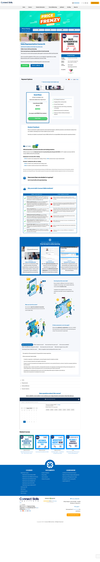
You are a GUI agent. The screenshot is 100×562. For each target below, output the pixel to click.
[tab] (27, 344)
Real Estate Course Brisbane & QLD (29, 479)
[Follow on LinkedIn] (85, 3)
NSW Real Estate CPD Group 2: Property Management (72, 453)
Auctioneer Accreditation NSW (42, 452)
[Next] (80, 446)
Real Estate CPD (24, 487)
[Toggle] (21, 380)
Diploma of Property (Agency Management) (70, 475)
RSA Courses (23, 489)
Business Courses (24, 491)
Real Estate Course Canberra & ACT (29, 485)
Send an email (76, 509)
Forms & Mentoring (53, 7)
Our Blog (69, 7)
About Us (76, 7)
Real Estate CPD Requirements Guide (69, 477)
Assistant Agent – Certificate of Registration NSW (57, 453)
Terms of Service (45, 477)
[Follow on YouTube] (87, 3)
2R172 (37, 507)
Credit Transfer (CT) (66, 481)
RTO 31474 (28, 509)
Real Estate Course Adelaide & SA (29, 481)
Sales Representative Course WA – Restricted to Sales (27, 453)
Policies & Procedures (46, 479)
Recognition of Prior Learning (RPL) (69, 479)
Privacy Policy (44, 475)
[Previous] (20, 446)
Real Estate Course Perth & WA (28, 483)
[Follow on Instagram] (83, 3)
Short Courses (23, 493)
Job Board (62, 7)
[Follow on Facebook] (82, 3)
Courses (30, 7)
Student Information (40, 7)
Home (24, 7)
